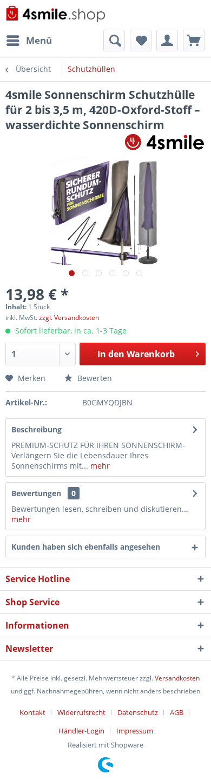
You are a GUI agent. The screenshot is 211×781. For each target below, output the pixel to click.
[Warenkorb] (194, 40)
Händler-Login (81, 731)
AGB (176, 712)
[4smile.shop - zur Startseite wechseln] (55, 14)
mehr (99, 465)
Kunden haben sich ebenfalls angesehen (85, 547)
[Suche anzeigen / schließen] (114, 40)
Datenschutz (137, 712)
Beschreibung (36, 429)
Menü (39, 40)
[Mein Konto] (167, 40)
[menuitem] (28, 40)
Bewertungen (36, 493)
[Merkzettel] (140, 40)
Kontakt (32, 712)
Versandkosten (177, 678)
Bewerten (93, 378)
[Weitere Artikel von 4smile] (164, 141)
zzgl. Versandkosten (69, 317)
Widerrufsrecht (81, 712)
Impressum (134, 731)
